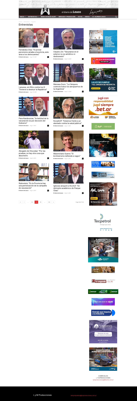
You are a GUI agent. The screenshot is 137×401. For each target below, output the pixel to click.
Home (20, 22)
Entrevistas (26, 22)
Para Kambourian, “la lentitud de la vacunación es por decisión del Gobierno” (33, 120)
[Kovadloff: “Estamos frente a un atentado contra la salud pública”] (68, 108)
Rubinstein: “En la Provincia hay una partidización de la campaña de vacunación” (33, 185)
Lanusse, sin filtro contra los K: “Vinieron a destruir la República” (33, 88)
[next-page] (53, 202)
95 (40, 202)
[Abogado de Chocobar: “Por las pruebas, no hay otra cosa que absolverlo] (34, 140)
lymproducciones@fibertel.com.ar (103, 380)
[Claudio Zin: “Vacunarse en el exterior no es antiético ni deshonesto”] (68, 38)
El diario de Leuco (23, 57)
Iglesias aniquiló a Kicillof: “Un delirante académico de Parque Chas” (66, 188)
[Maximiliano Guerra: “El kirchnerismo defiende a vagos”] (68, 141)
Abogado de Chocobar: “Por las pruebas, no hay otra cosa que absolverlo (32, 153)
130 (49, 202)
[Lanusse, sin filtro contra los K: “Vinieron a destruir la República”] (34, 74)
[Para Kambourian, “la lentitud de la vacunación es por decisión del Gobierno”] (34, 106)
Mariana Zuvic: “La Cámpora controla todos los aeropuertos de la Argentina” (68, 86)
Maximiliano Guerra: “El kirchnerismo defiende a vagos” (66, 155)
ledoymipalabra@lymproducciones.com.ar (83, 395)
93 (32, 202)
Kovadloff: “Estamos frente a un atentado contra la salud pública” (67, 122)
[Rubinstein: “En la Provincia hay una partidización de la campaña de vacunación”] (34, 172)
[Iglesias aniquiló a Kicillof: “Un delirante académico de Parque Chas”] (68, 173)
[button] (116, 16)
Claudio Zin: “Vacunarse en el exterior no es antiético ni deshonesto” (65, 54)
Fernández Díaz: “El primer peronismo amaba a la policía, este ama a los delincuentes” (34, 52)
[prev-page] (20, 202)
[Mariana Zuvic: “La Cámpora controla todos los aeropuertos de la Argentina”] (68, 73)
